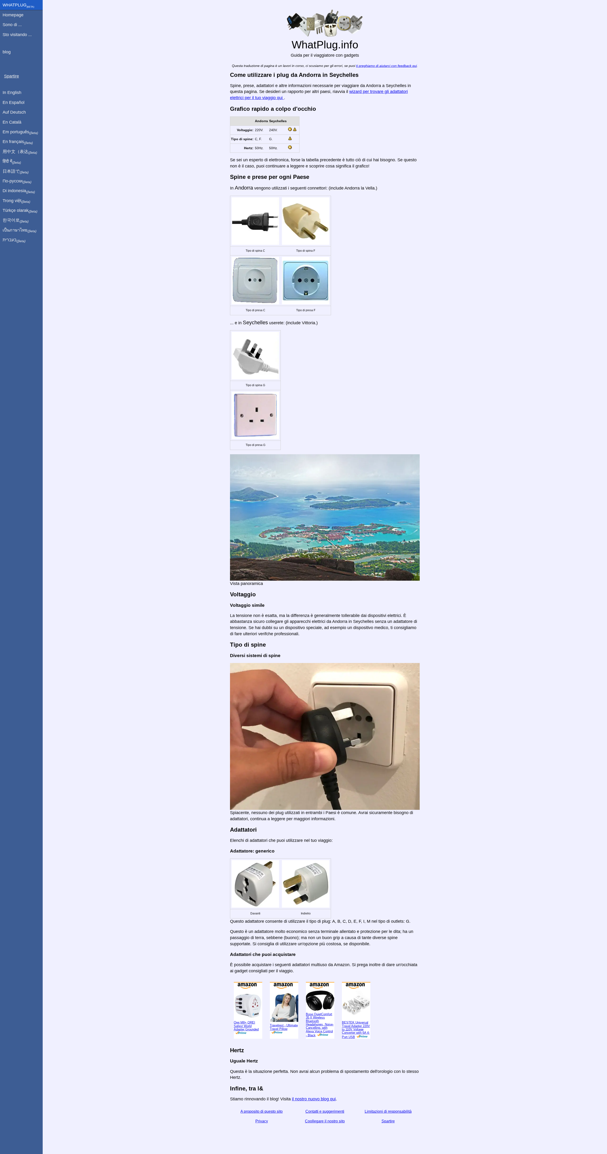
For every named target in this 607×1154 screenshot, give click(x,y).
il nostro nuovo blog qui (314, 1099)
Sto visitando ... (17, 34)
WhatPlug (18, 5)
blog (7, 52)
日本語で (16, 171)
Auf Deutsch (14, 112)
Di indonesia (19, 191)
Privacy (261, 1121)
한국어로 (16, 220)
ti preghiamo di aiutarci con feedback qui (386, 66)
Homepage (13, 15)
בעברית (14, 240)
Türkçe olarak (20, 210)
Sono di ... (12, 24)
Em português (20, 132)
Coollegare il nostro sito (325, 1121)
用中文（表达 (20, 151)
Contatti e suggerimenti (324, 1111)
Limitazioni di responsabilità (388, 1111)
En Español (13, 102)
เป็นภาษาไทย (20, 230)
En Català (12, 122)
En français (18, 141)
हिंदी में (12, 161)
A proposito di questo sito (261, 1111)
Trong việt (16, 201)
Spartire (388, 1121)
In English (12, 92)
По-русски (17, 181)
